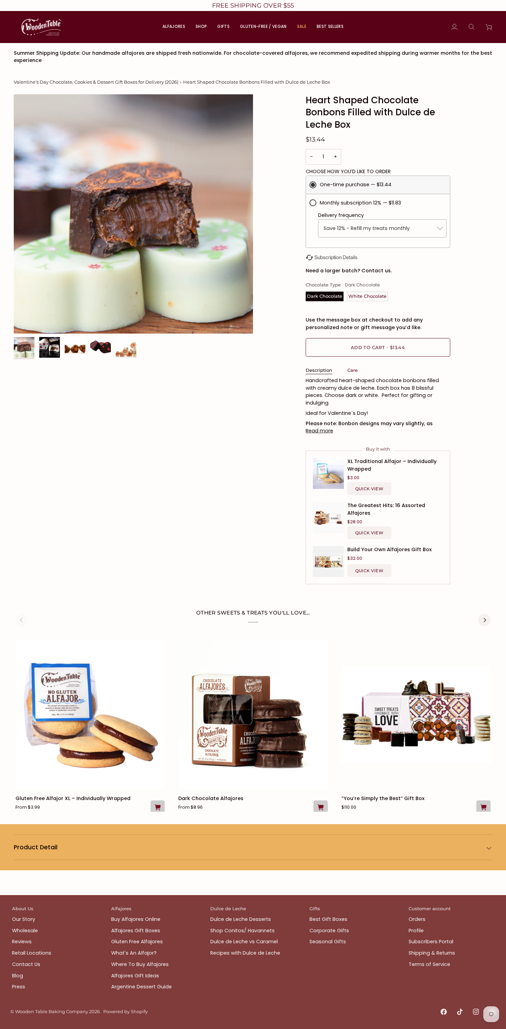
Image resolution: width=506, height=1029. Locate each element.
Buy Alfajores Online (135, 919)
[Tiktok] (460, 1012)
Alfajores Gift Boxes (135, 930)
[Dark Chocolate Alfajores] (252, 714)
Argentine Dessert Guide (141, 986)
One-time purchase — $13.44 (355, 184)
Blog (17, 975)
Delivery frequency (341, 215)
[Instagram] (476, 1012)
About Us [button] (22, 908)
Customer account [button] (430, 908)
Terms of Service (429, 964)
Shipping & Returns (432, 952)
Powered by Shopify (125, 1011)
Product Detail (35, 847)
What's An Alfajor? (134, 952)
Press (18, 986)
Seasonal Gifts (327, 941)
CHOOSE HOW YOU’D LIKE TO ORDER (348, 171)
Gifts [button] (314, 908)
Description (319, 370)
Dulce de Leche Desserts (240, 919)
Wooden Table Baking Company (51, 1011)
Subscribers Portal (431, 941)
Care (352, 370)
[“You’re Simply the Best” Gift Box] (416, 714)
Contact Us (26, 964)
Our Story (23, 919)
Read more (319, 430)
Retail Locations (31, 952)
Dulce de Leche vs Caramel (244, 941)
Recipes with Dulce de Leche (245, 952)
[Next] (484, 620)
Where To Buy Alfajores (140, 964)
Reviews (22, 941)
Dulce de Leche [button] (228, 908)
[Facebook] (444, 1012)
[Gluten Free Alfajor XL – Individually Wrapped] (90, 714)
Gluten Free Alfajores (137, 941)
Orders (417, 919)
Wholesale (25, 930)
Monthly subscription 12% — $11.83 (360, 202)
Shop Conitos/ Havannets (242, 930)
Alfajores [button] (121, 908)
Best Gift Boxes (328, 919)
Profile (416, 930)
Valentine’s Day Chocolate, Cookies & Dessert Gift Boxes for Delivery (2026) (96, 82)
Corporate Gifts (329, 930)
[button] (201, 27)
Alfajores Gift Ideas (135, 975)
